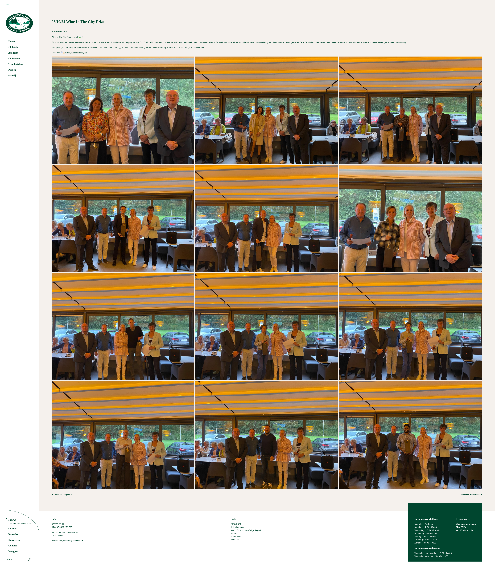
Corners (12, 528)
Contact (12, 545)
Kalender (13, 534)
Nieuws (12, 519)
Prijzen (12, 69)
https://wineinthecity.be (76, 52)
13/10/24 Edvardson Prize (469, 495)
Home (11, 41)
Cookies (67, 541)
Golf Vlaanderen (237, 527)
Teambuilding (15, 64)
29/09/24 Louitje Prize (63, 495)
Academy (13, 52)
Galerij (12, 75)
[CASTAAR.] (79, 541)
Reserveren (14, 540)
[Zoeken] (29, 559)
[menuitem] (7, 5)
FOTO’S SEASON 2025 (20, 523)
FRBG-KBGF (235, 524)
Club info (13, 47)
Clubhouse (14, 58)
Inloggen (13, 551)
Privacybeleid (57, 541)
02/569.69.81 (58, 524)
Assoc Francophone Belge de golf (245, 530)
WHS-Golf (234, 539)
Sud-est (233, 533)
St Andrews (235, 536)
